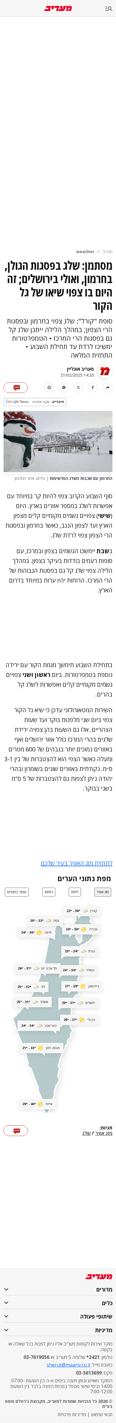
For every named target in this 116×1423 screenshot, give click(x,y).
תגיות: (106, 1128)
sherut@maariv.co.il (68, 1365)
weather (85, 251)
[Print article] (49, 387)
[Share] (107, 387)
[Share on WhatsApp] (64, 387)
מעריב (107, 251)
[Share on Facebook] (93, 387)
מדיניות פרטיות (72, 1414)
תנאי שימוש (101, 1414)
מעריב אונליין (80, 369)
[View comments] (16, 387)
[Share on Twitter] (78, 387)
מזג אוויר (103, 1133)
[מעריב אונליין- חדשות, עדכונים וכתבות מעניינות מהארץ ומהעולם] (58, 8)
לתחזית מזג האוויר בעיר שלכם (76, 863)
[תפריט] (110, 9)
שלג (86, 1133)
